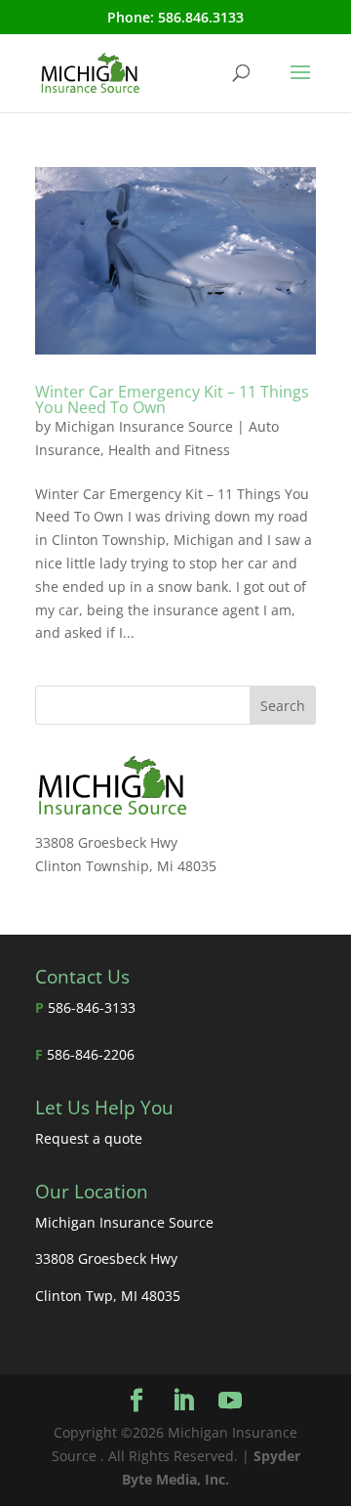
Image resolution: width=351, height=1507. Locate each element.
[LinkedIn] (183, 1401)
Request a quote (88, 1138)
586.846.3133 (201, 17)
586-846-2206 (91, 1054)
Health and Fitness (169, 449)
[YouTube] (230, 1401)
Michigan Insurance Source (144, 426)
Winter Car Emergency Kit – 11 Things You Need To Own (172, 399)
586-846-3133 (92, 1007)
